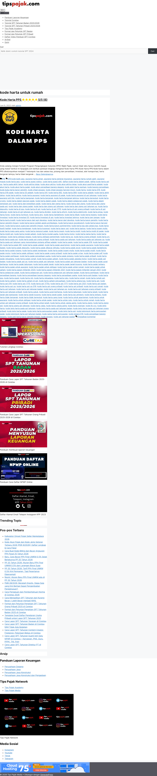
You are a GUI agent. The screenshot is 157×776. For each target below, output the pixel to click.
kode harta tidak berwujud (30, 297)
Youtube (8, 753)
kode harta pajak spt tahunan (41, 261)
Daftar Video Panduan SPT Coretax (20, 37)
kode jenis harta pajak (16, 311)
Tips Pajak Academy (13, 28)
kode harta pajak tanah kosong (68, 264)
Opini (7, 42)
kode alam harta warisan (75, 187)
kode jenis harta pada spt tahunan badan (54, 308)
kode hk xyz (91, 305)
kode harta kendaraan (21, 228)
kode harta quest (11, 278)
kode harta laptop (78, 228)
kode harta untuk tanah (39, 303)
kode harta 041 (40, 192)
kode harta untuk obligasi (19, 300)
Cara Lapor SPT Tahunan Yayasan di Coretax (25, 621)
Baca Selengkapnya (44, 174)
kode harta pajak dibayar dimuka (45, 248)
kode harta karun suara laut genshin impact (24, 226)
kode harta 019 (93, 190)
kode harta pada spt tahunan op (90, 239)
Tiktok (7, 756)
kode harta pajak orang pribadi (48, 253)
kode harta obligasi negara (19, 237)
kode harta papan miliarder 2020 (21, 270)
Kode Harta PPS (23, 99)
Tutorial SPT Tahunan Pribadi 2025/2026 (22, 26)
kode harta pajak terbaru (94, 264)
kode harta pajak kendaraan (34, 250)
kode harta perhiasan (89, 272)
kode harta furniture (19, 214)
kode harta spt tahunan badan (29, 289)
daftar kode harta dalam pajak (76, 181)
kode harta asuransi (31, 195)
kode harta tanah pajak (52, 294)
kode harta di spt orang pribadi (75, 209)
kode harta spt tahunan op (55, 289)
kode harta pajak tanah (43, 264)
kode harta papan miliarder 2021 (51, 270)
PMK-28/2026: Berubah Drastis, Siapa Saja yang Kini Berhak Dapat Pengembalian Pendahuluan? (24, 586)
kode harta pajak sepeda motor (73, 259)
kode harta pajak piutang (62, 256)
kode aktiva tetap (32, 184)
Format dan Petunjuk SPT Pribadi (19, 34)
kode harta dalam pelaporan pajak (72, 201)
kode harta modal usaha (47, 234)
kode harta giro (36, 214)
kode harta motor (67, 234)
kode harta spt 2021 (77, 283)
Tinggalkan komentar (86, 317)
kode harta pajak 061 (12, 245)
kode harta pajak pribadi (85, 256)
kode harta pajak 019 (83, 242)
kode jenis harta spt (67, 311)
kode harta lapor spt (60, 228)
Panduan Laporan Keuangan (17, 17)
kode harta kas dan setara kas (85, 226)
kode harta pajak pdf (93, 253)
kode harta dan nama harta (53, 203)
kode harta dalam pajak (46, 201)
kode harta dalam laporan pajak (21, 201)
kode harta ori (103, 237)
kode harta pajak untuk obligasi (43, 267)
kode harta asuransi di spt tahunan (81, 195)
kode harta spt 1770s (40, 283)
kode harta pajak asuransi (82, 245)
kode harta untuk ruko (62, 300)
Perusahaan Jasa (13, 669)
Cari (2, 47)
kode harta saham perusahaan (52, 281)
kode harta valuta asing (56, 305)
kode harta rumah (77, 278)
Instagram (9, 750)
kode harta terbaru (93, 294)
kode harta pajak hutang (10, 250)
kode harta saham (8, 281)
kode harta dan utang (75, 203)
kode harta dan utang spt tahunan (49, 206)
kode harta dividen (42, 212)
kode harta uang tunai (52, 297)
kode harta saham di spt (27, 281)
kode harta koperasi (41, 228)
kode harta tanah (90, 292)
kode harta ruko (61, 278)
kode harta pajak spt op (16, 261)
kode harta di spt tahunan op (20, 212)
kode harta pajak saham (47, 259)
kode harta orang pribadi (85, 237)
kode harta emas (95, 212)
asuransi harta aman (34, 179)
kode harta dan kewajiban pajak (27, 203)
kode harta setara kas (76, 281)
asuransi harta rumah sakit (84, 179)
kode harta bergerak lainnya (66, 198)
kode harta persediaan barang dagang (34, 275)
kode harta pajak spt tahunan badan (71, 261)
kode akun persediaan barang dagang (47, 187)
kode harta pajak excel (70, 248)
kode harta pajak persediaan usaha (35, 256)
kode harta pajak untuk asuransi (14, 267)
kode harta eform (59, 212)
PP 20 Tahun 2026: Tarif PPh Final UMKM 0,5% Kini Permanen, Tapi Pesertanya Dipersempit (24, 571)
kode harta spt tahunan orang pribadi (84, 289)
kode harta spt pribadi (73, 286)
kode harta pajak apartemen (57, 245)
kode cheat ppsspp (36, 190)
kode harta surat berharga (50, 292)
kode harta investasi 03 (19, 217)
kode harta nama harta (86, 234)
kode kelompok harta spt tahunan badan (23, 314)
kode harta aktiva (13, 195)
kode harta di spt (32, 209)
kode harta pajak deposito (18, 248)
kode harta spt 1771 (59, 283)
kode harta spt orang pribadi (49, 286)
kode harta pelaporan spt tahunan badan (61, 272)
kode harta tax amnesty (73, 294)
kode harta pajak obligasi (22, 253)
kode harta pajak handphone (94, 248)
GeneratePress (46, 774)
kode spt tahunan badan (64, 317)
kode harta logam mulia (97, 228)
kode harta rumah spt (95, 278)
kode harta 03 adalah (24, 192)
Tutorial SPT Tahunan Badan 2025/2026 (22, 23)
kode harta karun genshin (86, 220)
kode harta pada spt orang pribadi (34, 239)
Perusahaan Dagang (14, 666)
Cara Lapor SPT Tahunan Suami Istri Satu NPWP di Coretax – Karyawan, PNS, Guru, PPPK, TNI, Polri (24, 639)
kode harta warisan (76, 305)
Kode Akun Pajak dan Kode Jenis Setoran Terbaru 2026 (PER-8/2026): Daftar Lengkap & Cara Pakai (25, 545)
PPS (3, 179)
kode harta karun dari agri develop (31, 220)
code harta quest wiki (52, 181)
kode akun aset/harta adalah (90, 184)
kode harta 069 (70, 192)
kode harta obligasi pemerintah (46, 237)
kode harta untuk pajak (41, 300)
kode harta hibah (72, 214)
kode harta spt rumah (93, 286)
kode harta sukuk (30, 292)
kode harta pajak (65, 242)
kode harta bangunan (25, 198)
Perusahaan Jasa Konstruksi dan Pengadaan (25, 675)
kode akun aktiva (48, 184)
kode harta (81, 190)
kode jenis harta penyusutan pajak (42, 311)
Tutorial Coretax (12, 20)
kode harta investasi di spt (41, 217)
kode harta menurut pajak (37, 231)
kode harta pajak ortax (73, 253)
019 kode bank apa (16, 179)
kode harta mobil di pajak (92, 231)
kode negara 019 (76, 314)
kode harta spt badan (96, 283)
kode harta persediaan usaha (64, 275)
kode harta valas (38, 305)
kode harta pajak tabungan (20, 264)
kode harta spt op (8, 286)
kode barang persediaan (98, 187)
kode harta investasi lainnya (66, 217)
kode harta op (67, 237)
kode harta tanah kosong (30, 294)
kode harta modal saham (25, 234)
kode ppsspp (47, 317)
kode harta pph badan (87, 275)
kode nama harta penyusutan (55, 314)
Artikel (7, 39)
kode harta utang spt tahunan (17, 305)
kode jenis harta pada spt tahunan (20, 308)
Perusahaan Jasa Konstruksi (18, 672)
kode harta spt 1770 (21, 283)
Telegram (9, 759)
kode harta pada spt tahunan (62, 239)
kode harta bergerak (44, 198)
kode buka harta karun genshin (13, 190)
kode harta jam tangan (90, 217)
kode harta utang (84, 303)
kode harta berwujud (89, 198)
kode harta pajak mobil (85, 250)
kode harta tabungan (72, 292)
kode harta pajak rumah (25, 259)
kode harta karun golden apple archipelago (38, 223)
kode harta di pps (16, 209)
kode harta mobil (72, 231)
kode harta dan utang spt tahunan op (81, 206)
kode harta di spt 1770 (51, 209)
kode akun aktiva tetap (67, 184)
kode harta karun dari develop (61, 220)
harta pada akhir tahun (13, 184)
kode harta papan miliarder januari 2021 (83, 270)
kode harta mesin (56, 231)
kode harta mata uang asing (12, 231)
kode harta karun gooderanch (71, 223)
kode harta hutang (89, 214)
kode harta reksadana (43, 278)
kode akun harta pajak (20, 187)
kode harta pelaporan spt (31, 272)
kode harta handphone (54, 214)
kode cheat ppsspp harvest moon (60, 190)
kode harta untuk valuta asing (63, 303)
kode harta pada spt (9, 239)
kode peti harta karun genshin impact (24, 317)
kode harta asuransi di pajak (53, 195)
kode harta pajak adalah (33, 245)
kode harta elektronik (77, 212)
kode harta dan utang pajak (21, 206)
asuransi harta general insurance (58, 179)
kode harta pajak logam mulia (61, 250)
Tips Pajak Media (12, 690)
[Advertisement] (78, 71)
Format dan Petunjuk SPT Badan (19, 31)
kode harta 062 (55, 192)
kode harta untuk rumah (83, 300)
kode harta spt (93, 281)
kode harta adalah (86, 192)
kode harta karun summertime (57, 226)
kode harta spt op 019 (26, 286)
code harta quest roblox (31, 181)
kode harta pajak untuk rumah (71, 267)
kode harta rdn (26, 278)
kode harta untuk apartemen (75, 297)
